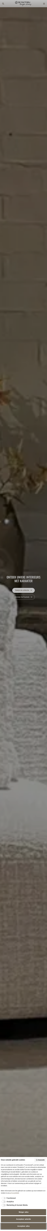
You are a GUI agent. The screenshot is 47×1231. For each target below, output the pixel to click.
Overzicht (41, 1160)
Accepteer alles (23, 1226)
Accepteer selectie (23, 1219)
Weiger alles (23, 1212)
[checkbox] (8, 1198)
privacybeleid (14, 1193)
